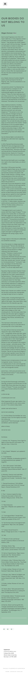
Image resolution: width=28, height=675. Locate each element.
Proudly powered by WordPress (14, 668)
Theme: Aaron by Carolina (14, 671)
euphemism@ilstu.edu (10, 651)
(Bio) (14, 33)
